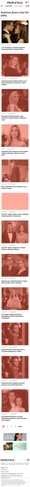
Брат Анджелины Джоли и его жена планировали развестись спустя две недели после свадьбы (14, 418)
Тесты (3, 45)
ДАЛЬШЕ (20, 426)
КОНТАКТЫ (4, 469)
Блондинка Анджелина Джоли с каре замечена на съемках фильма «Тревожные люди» (14, 118)
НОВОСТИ (4, 78)
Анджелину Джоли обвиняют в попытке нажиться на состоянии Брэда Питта (13, 384)
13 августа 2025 (10, 148)
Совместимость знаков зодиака (12, 476)
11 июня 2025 (12, 278)
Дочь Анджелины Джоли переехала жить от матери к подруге (14, 187)
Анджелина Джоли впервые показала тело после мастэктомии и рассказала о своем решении (14, 83)
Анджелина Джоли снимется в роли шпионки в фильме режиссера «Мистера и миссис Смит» (15, 153)
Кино (3, 113)
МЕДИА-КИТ (4, 467)
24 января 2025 (13, 347)
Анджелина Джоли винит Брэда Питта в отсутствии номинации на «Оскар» (13, 350)
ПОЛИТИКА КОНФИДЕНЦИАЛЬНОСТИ (12, 473)
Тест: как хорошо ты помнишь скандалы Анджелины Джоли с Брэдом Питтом (13, 48)
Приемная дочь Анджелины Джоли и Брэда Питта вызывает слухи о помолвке (14, 282)
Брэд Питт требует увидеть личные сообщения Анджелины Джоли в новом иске (15, 215)
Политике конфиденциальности (14, 485)
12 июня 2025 (12, 245)
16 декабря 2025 (13, 78)
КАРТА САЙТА (5, 471)
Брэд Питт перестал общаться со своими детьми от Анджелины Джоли (13, 248)
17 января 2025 (12, 414)
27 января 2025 (12, 312)
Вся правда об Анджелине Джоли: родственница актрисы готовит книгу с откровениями (13, 316)
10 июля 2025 (12, 211)
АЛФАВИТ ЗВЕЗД (6, 478)
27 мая (9, 45)
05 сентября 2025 (11, 113)
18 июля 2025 (12, 184)
